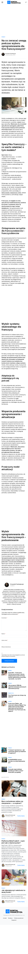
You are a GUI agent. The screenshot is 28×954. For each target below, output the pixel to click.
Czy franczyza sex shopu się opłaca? (17, 696)
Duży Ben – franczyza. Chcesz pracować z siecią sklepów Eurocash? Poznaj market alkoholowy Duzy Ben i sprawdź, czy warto (17, 676)
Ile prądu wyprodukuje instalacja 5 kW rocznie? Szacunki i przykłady (15, 770)
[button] (2, 2)
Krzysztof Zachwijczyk (10, 53)
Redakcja (10, 918)
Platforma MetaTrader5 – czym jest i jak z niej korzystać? (13, 842)
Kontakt (5, 918)
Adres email (5, 640)
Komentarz (4, 617)
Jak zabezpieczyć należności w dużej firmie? (13, 891)
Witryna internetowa (6, 646)
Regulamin (14, 920)
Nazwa (3, 633)
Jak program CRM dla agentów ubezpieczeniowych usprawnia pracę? (17, 687)
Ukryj (10, 155)
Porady (3, 36)
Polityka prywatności (18, 918)
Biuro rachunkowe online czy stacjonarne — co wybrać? (12, 802)
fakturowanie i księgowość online (11, 192)
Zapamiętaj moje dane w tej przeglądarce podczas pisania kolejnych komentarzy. (13, 655)
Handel (10, 670)
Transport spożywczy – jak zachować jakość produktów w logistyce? (17, 751)
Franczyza (11, 693)
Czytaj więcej (20, 815)
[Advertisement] (14, 19)
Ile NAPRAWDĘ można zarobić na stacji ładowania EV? (16, 761)
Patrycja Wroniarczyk (10, 815)
